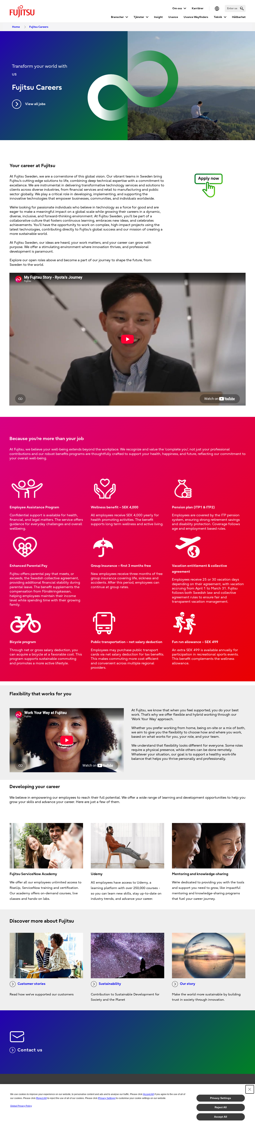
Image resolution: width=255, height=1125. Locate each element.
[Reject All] (41, 1098)
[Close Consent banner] (250, 1089)
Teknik (218, 17)
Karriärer (197, 8)
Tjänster (139, 17)
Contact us (29, 1050)
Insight (158, 17)
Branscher (117, 17)
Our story (187, 984)
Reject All (221, 1107)
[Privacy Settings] (107, 1098)
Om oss (177, 8)
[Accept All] (148, 1094)
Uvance (173, 17)
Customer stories (31, 984)
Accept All (220, 1116)
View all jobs (35, 104)
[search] (242, 8)
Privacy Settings (220, 1098)
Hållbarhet (239, 17)
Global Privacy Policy (21, 1106)
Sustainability (110, 984)
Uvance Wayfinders (196, 17)
